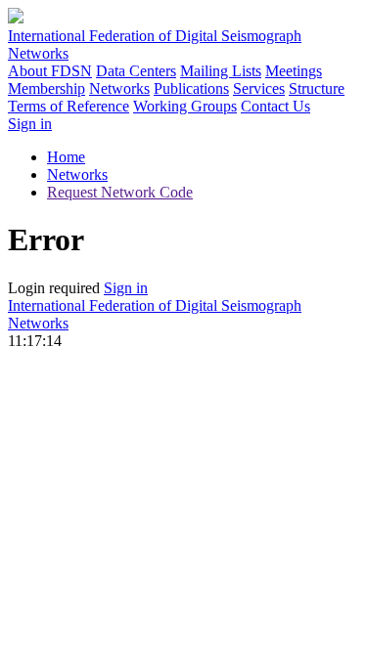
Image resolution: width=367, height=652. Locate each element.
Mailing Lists (220, 71)
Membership (46, 88)
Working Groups (185, 106)
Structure (316, 88)
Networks (119, 88)
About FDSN (50, 71)
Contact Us (275, 106)
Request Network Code (120, 192)
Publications (191, 88)
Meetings (293, 71)
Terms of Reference (68, 106)
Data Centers (136, 71)
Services (259, 88)
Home (66, 157)
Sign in (30, 123)
